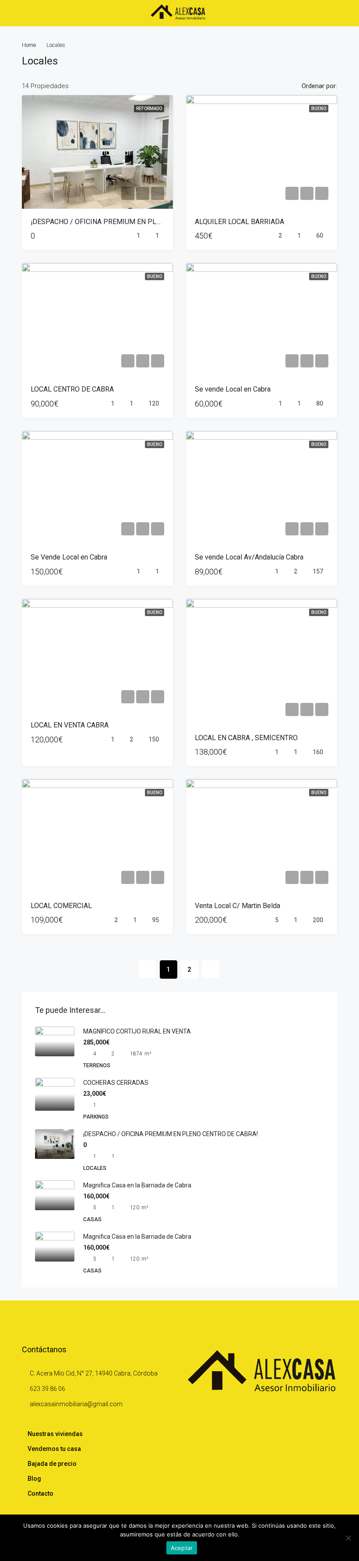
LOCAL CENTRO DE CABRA (72, 389)
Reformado (149, 108)
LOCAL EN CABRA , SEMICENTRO (246, 738)
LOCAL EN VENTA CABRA (70, 725)
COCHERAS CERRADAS (115, 1082)
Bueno (318, 108)
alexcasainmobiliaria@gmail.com (76, 1404)
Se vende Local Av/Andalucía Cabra (249, 557)
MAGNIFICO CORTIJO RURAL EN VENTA (137, 1031)
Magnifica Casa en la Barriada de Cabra (137, 1185)
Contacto (40, 1493)
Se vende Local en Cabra (233, 389)
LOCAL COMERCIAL (61, 906)
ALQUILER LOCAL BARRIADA (239, 221)
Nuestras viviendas (55, 1433)
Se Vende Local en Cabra (69, 557)
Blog (34, 1478)
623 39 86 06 (47, 1388)
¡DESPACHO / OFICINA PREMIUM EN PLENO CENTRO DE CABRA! (132, 221)
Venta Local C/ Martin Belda (237, 906)
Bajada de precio (52, 1463)
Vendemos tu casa (54, 1448)
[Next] (210, 969)
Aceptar (182, 1547)
